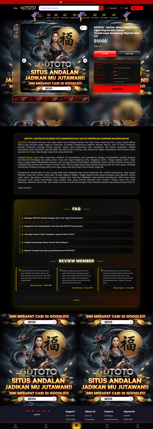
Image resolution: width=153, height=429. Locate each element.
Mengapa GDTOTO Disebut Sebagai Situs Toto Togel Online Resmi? (53, 218)
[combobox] (69, 8)
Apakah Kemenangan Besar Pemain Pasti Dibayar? (46, 242)
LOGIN (105, 54)
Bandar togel (32, 157)
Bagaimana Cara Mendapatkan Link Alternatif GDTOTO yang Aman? (53, 226)
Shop (15, 8)
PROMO (15, 427)
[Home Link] (28, 8)
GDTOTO (117, 89)
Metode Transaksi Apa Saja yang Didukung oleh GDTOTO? (49, 251)
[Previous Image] (24, 60)
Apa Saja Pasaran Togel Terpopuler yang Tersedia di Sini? (49, 234)
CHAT (137, 427)
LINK (107, 427)
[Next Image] (85, 60)
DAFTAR (129, 54)
